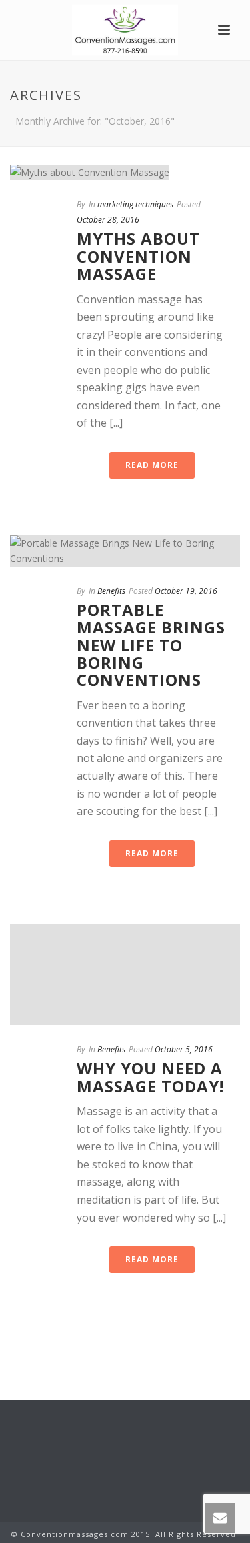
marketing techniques (135, 204)
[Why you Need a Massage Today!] (125, 974)
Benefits (111, 591)
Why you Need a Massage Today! (150, 1076)
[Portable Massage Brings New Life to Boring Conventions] (125, 550)
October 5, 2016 (184, 1049)
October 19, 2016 (186, 591)
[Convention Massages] (125, 30)
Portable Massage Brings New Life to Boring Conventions (151, 645)
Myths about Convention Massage (138, 256)
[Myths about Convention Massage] (125, 171)
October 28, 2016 (108, 219)
